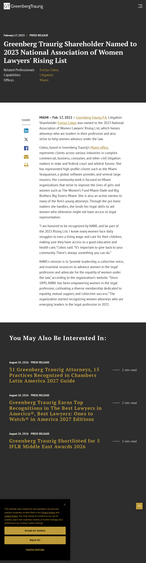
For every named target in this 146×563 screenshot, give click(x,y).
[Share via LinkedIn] (26, 131)
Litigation (46, 75)
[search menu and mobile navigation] (141, 6)
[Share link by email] (26, 156)
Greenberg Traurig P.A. (91, 117)
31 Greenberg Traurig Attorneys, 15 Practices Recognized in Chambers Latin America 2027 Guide (54, 375)
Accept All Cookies (35, 530)
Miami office (99, 147)
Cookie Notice (11, 516)
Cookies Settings (35, 549)
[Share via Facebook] (26, 148)
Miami (44, 80)
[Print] (26, 165)
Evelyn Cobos (49, 70)
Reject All (35, 540)
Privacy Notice (48, 512)
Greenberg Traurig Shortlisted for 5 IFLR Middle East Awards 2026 (54, 443)
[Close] (65, 504)
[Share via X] (26, 139)
